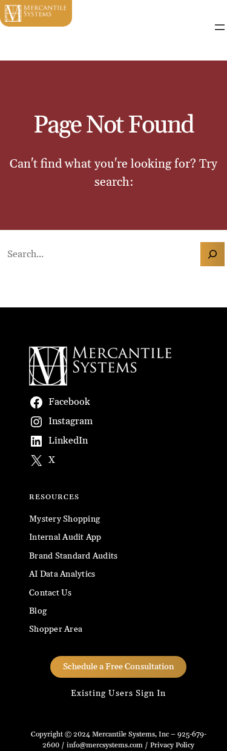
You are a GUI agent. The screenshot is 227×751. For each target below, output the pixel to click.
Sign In (151, 693)
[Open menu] (219, 27)
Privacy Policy (172, 745)
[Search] (212, 254)
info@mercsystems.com (105, 745)
